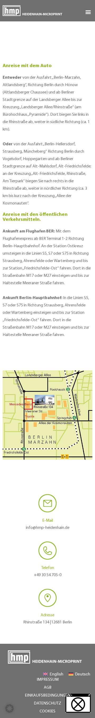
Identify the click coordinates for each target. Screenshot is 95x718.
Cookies (47, 711)
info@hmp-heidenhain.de (47, 528)
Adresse (47, 615)
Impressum (48, 680)
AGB (47, 688)
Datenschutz (47, 703)
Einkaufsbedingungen (47, 695)
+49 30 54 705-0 (47, 575)
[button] (88, 11)
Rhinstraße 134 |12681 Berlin (47, 622)
